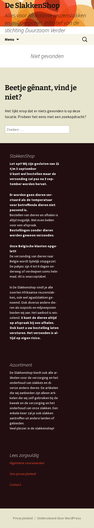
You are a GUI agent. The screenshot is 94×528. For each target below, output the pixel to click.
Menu (9, 39)
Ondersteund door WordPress (59, 518)
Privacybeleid (23, 518)
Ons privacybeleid (23, 474)
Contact (15, 484)
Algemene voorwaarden (27, 463)
